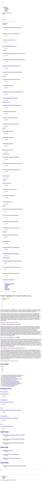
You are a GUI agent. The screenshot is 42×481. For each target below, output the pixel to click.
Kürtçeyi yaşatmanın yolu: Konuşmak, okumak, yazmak (11, 169)
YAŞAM (6, 286)
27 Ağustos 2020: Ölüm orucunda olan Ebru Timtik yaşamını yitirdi (14, 465)
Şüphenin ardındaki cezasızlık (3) (8, 137)
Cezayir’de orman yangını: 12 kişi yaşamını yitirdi (10, 215)
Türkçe (6, 10)
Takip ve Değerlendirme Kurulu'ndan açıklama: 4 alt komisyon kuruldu (14, 53)
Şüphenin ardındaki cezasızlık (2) (8, 143)
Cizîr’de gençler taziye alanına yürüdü (9, 279)
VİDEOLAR (7, 289)
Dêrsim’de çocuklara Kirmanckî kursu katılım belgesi (11, 157)
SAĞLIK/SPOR (8, 284)
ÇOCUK (6, 287)
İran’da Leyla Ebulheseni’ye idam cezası (10, 379)
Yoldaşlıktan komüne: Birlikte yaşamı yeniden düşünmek (9, 418)
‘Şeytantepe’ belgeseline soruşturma (8, 85)
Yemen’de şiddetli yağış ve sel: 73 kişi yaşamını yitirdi (11, 227)
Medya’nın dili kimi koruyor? (8, 450)
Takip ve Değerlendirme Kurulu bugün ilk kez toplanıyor (11, 65)
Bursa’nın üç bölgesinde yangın (7, 201)
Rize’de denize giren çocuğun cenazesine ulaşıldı (11, 382)
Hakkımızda (5, 476)
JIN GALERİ (7, 288)
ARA (14, 291)
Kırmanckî (6, 9)
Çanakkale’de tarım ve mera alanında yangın (10, 189)
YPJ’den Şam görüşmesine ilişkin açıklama (10, 384)
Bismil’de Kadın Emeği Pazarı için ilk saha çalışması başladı (12, 105)
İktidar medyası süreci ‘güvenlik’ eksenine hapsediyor (12, 458)
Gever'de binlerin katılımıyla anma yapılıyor (10, 46)
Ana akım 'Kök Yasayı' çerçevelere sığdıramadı (11, 454)
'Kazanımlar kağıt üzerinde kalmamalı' (6, 426)
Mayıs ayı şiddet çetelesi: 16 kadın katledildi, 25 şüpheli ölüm (13, 442)
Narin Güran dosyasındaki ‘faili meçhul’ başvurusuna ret (11, 79)
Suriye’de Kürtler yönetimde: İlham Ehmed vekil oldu (12, 383)
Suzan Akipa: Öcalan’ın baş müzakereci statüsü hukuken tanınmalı (13, 91)
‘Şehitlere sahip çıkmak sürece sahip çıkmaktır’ (11, 381)
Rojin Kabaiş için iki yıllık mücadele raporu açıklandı (11, 33)
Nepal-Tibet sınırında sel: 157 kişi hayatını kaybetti (10, 221)
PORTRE (6, 285)
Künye (4, 477)
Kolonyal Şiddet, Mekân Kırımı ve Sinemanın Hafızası (11, 247)
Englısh (6, 11)
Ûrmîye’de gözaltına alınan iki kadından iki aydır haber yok (12, 27)
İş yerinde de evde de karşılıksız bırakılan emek (10, 117)
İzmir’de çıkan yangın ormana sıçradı (8, 195)
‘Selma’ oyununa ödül (6, 175)
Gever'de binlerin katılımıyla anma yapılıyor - (12, 378)
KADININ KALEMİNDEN (10, 283)
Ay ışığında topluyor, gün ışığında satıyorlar (9, 111)
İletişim (4, 478)
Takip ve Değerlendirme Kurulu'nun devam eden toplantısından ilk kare (14, 59)
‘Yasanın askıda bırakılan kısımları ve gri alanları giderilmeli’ (12, 72)
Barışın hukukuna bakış (6, 241)
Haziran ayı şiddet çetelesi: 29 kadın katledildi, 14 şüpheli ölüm (13, 438)
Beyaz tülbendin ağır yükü (4, 393)
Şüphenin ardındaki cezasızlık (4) (8, 131)
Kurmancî (6, 8)
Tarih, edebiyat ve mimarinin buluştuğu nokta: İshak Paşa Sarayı (13, 163)
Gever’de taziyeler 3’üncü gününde (9, 385)
